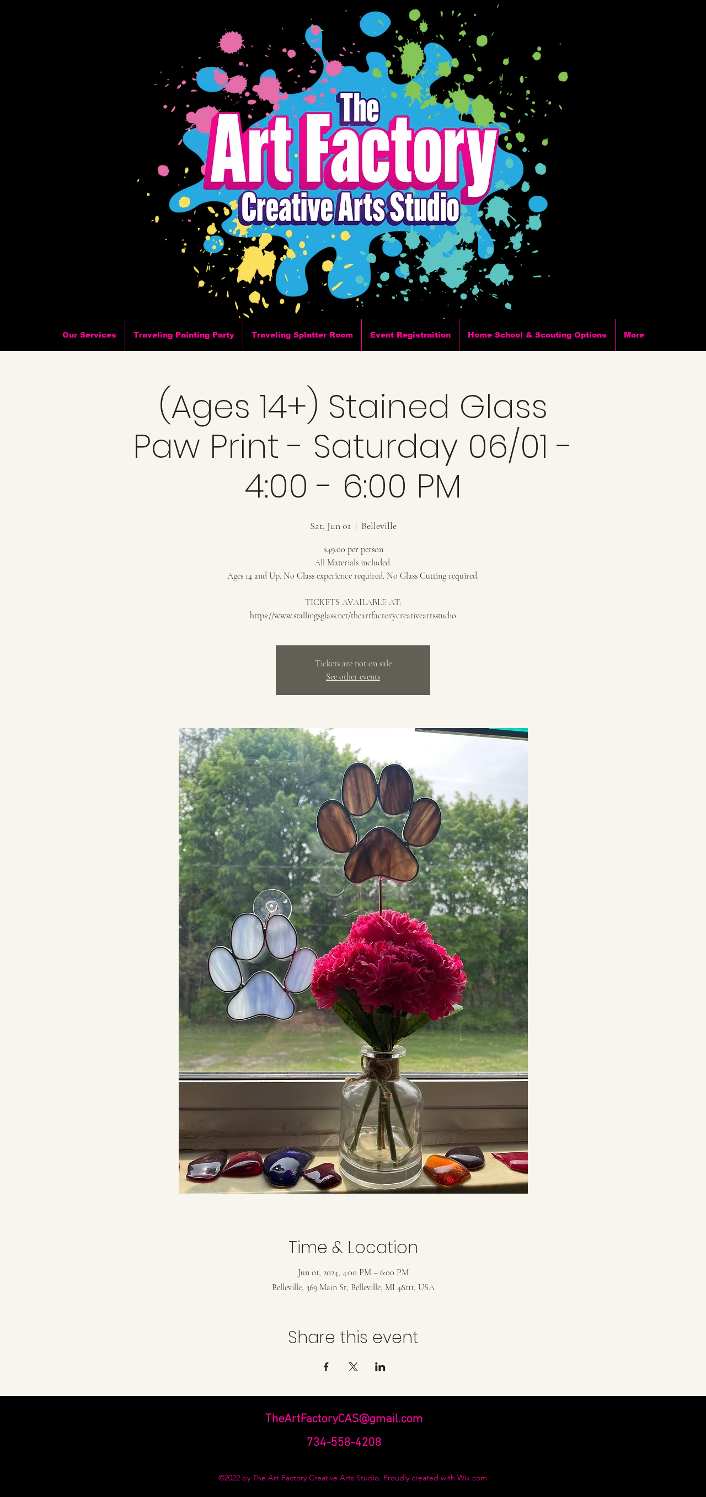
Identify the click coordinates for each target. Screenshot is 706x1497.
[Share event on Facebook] (326, 1366)
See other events (353, 676)
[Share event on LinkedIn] (380, 1366)
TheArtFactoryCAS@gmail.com (344, 1419)
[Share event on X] (353, 1366)
